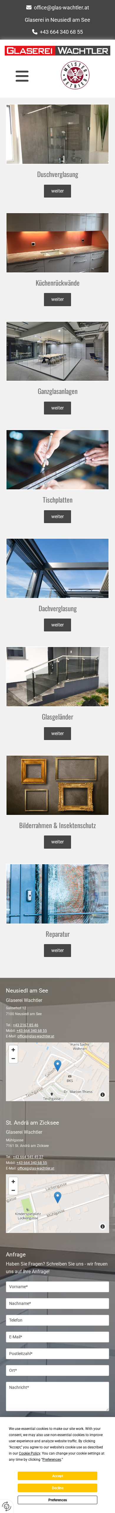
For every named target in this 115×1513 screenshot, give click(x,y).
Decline (57, 1488)
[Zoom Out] (13, 1058)
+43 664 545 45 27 (28, 1157)
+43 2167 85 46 (25, 1025)
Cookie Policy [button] (29, 1453)
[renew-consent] (6, 1506)
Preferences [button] (51, 1460)
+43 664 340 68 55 (61, 32)
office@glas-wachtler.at (61, 7)
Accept (57, 1476)
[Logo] (57, 51)
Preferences (57, 1500)
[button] (22, 76)
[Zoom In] (13, 1049)
